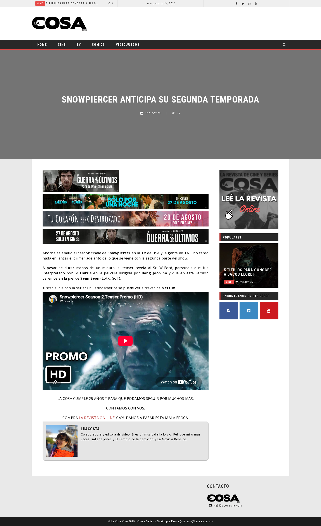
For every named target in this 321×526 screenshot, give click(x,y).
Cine (71, 3)
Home (42, 44)
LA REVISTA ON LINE (97, 417)
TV (79, 44)
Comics (98, 44)
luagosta (90, 429)
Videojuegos (128, 44)
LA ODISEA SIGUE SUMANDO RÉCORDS (103, 3)
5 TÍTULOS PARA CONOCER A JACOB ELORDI (248, 272)
